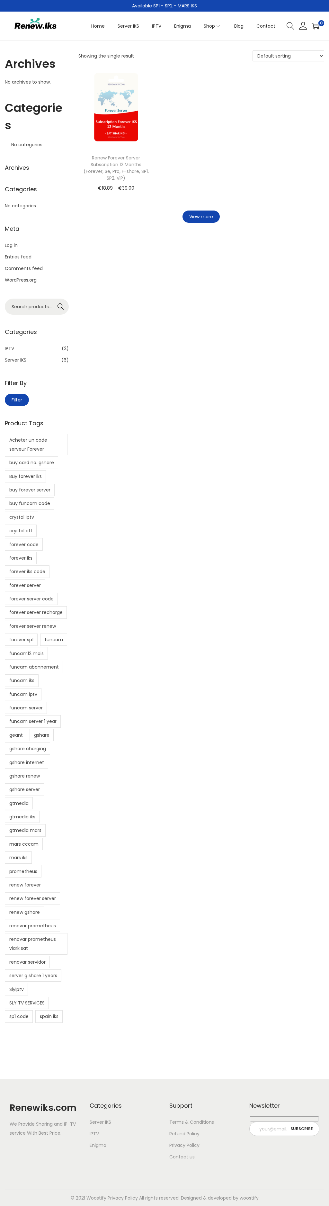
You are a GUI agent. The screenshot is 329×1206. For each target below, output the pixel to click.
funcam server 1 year (33, 721)
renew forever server (32, 898)
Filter (17, 400)
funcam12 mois (26, 653)
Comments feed (24, 268)
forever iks (20, 558)
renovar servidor (27, 962)
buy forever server (29, 490)
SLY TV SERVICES (27, 1003)
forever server (25, 585)
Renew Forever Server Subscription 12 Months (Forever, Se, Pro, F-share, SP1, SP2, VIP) (116, 168)
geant (16, 735)
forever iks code (27, 571)
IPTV (9, 348)
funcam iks (21, 680)
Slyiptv (16, 989)
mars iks (18, 857)
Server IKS (15, 360)
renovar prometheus (32, 926)
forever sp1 (21, 639)
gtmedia (19, 803)
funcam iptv (23, 694)
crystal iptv (21, 517)
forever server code (31, 599)
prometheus (23, 871)
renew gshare (24, 912)
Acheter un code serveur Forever (28, 444)
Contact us (182, 1157)
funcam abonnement (34, 667)
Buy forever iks (25, 476)
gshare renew (24, 776)
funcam (54, 639)
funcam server (26, 708)
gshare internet (26, 762)
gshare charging (27, 748)
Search (60, 306)
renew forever (25, 885)
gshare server (24, 789)
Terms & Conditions (191, 1122)
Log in (11, 245)
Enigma (98, 1145)
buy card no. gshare (31, 462)
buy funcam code (29, 503)
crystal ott (20, 530)
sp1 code (19, 1016)
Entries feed (18, 257)
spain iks (49, 1016)
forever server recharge (36, 612)
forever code (24, 544)
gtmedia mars (25, 830)
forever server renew (32, 626)
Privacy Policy (184, 1145)
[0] (315, 26)
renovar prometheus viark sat (32, 943)
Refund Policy (184, 1133)
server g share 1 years (33, 975)
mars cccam (24, 844)
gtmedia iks (22, 817)
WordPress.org (21, 280)
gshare (41, 735)
